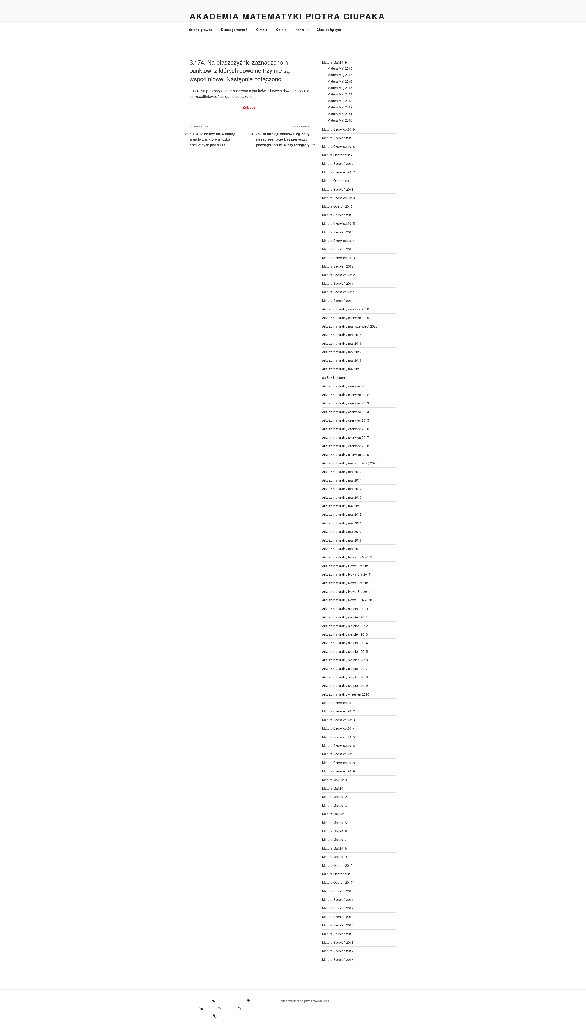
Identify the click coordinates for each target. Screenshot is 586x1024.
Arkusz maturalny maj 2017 (342, 351)
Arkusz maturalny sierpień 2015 (345, 651)
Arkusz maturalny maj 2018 (342, 360)
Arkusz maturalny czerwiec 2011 (345, 386)
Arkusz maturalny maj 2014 (342, 506)
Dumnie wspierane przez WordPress (302, 1001)
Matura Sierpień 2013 (337, 249)
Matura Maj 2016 (340, 81)
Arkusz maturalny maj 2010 (342, 471)
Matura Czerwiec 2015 (338, 223)
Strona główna (200, 29)
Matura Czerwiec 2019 (338, 129)
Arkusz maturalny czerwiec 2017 (345, 437)
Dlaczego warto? (234, 29)
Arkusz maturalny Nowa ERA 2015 (347, 557)
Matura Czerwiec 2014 (338, 240)
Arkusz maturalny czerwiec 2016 (345, 429)
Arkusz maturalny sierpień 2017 (345, 668)
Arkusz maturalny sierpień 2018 (345, 677)
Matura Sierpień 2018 (337, 137)
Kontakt (301, 29)
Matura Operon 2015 (337, 206)
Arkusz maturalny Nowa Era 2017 (346, 574)
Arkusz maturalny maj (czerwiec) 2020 (349, 326)
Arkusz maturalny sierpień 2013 (345, 634)
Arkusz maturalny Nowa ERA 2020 (347, 600)
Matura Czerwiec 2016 (338, 197)
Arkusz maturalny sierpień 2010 (345, 608)
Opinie (281, 29)
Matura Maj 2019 (334, 62)
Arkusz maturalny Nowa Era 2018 (346, 583)
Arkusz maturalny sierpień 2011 (345, 617)
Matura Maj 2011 (340, 113)
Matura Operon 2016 (337, 180)
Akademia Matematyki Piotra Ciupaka (287, 16)
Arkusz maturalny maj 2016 (342, 343)
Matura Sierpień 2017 (337, 163)
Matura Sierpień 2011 (337, 283)
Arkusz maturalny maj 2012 (342, 488)
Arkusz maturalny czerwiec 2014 (345, 411)
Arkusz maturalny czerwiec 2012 (345, 394)
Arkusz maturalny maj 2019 (342, 369)
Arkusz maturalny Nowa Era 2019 (346, 591)
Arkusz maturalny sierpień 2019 (345, 685)
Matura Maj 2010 (340, 120)
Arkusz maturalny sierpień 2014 (345, 642)
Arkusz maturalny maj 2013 (342, 497)
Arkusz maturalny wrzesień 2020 (345, 694)
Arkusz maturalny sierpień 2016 (345, 660)
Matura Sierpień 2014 (337, 232)
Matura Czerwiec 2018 (338, 146)
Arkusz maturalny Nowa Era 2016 (346, 565)
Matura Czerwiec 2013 (338, 257)
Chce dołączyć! (329, 29)
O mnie (261, 29)
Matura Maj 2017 (340, 74)
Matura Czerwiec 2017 (338, 172)
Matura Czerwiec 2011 (338, 292)
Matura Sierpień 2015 (337, 215)
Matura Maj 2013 (340, 100)
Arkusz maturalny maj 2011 (342, 480)
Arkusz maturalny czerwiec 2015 (345, 420)
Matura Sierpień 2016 (337, 189)
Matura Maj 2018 (340, 68)
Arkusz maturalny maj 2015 (342, 334)
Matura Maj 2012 (340, 107)
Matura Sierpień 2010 (337, 300)
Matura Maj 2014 (340, 94)
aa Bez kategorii (333, 377)
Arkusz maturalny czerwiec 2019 (345, 317)
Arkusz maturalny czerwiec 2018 (345, 309)
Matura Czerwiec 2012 (338, 275)
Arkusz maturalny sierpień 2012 (345, 625)
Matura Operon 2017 (337, 155)
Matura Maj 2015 (340, 87)
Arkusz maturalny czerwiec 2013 (345, 403)
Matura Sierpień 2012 (337, 266)
